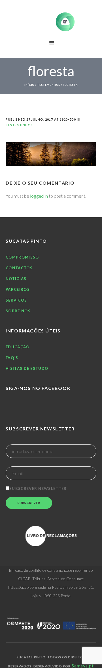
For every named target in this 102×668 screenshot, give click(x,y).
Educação (17, 347)
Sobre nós (18, 311)
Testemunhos (48, 84)
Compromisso (22, 257)
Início (29, 84)
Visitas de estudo (27, 368)
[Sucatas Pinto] (51, 21)
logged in (39, 196)
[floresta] (51, 154)
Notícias (16, 278)
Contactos (19, 268)
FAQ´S (12, 357)
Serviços (16, 300)
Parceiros (18, 289)
